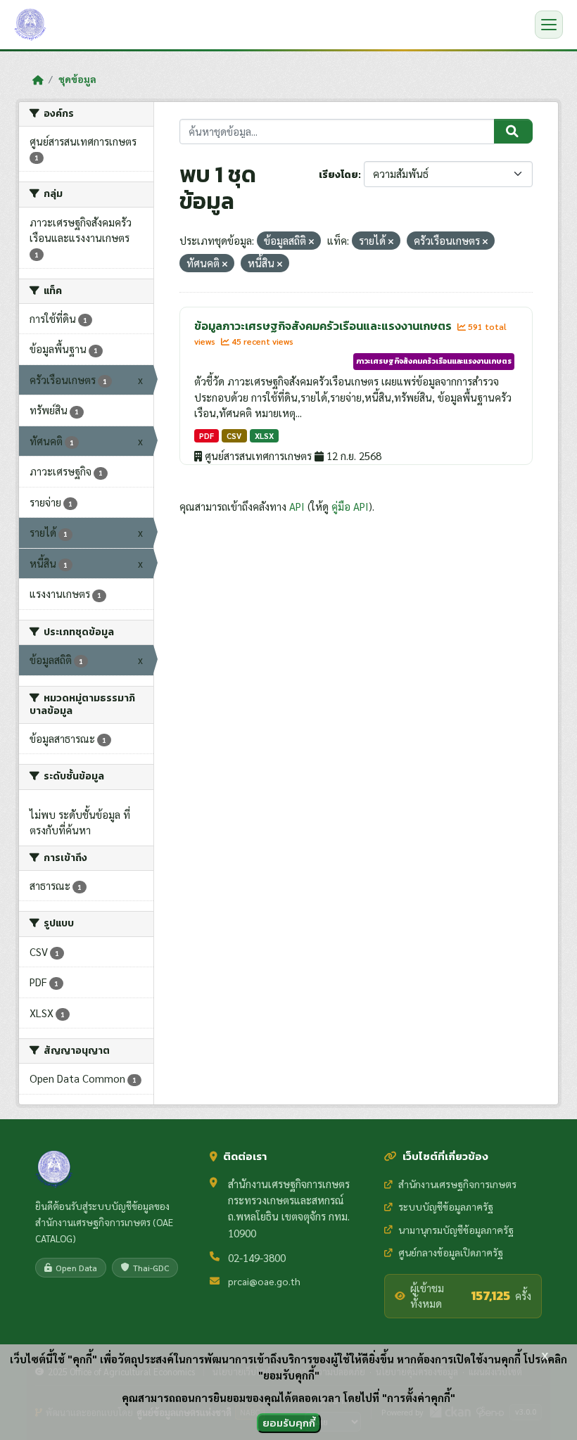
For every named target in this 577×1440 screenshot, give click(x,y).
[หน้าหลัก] (37, 79)
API (297, 506)
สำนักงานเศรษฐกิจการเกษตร (457, 1184)
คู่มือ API (350, 506)
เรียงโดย (338, 174)
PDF (206, 436)
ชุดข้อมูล (77, 78)
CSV (234, 436)
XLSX (264, 436)
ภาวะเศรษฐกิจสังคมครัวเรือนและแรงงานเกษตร (434, 361)
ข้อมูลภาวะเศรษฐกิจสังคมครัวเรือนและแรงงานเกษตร (324, 325)
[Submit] (513, 131)
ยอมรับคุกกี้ (288, 1423)
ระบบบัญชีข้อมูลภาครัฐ (445, 1206)
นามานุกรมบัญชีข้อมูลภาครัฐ (456, 1229)
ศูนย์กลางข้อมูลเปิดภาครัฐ (450, 1252)
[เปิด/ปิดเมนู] (549, 25)
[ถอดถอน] (311, 241)
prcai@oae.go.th (264, 1281)
